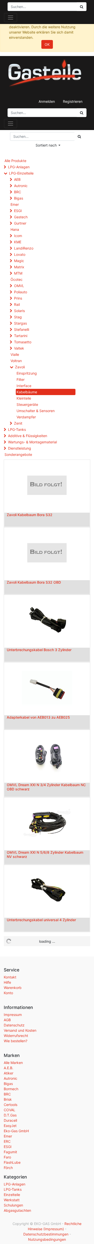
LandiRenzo (23, 248)
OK (47, 44)
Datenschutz (14, 1025)
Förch (8, 1167)
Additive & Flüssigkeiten (27, 436)
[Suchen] (81, 112)
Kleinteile (24, 398)
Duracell (10, 1120)
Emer (15, 204)
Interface (24, 386)
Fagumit (10, 1152)
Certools (10, 1104)
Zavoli (20, 367)
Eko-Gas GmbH (16, 1131)
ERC (7, 1141)
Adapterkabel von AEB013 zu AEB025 (38, 717)
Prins (18, 298)
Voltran (16, 361)
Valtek (19, 348)
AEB (17, 179)
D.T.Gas (10, 1115)
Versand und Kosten (20, 1030)
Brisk (8, 1099)
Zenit (18, 423)
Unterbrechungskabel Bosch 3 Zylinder (39, 650)
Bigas (18, 198)
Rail (17, 304)
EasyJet (10, 1125)
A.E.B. (8, 1068)
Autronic (21, 186)
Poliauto (20, 292)
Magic (19, 261)
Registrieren (72, 101)
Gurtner (20, 223)
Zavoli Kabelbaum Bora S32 (29, 515)
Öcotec (17, 279)
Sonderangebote (18, 454)
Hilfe (7, 982)
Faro (7, 1157)
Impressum (13, 1014)
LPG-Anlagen (19, 167)
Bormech (11, 1089)
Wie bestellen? (15, 1041)
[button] (48, 145)
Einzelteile (12, 1194)
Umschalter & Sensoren (36, 411)
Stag (18, 317)
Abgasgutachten (17, 1210)
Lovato (19, 254)
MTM (18, 273)
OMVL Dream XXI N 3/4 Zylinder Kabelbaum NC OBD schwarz (46, 787)
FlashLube (12, 1162)
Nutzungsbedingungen (47, 1239)
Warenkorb (13, 987)
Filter (21, 379)
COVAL (9, 1110)
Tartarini (20, 336)
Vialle (15, 354)
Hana (15, 229)
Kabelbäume (27, 392)
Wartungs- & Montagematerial (32, 442)
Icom (18, 236)
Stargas (20, 323)
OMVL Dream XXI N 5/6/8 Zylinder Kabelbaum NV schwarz (45, 854)
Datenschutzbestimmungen (45, 1234)
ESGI (18, 211)
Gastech (21, 217)
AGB (7, 1020)
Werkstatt (12, 1200)
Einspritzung (27, 373)
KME (17, 242)
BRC (17, 192)
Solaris (19, 311)
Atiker (8, 1073)
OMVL (19, 286)
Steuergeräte (27, 404)
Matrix (19, 267)
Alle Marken (13, 1062)
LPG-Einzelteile (21, 173)
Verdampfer (26, 417)
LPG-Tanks (17, 429)
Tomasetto (22, 342)
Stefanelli (21, 329)
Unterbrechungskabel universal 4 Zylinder (41, 920)
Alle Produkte (15, 161)
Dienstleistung (19, 448)
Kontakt (10, 977)
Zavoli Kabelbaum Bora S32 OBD (34, 582)
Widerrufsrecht (16, 1035)
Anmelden (47, 101)
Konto (8, 993)
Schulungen (13, 1205)
